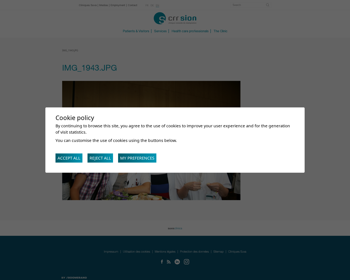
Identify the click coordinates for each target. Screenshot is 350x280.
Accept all (69, 158)
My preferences (137, 158)
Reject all (100, 158)
